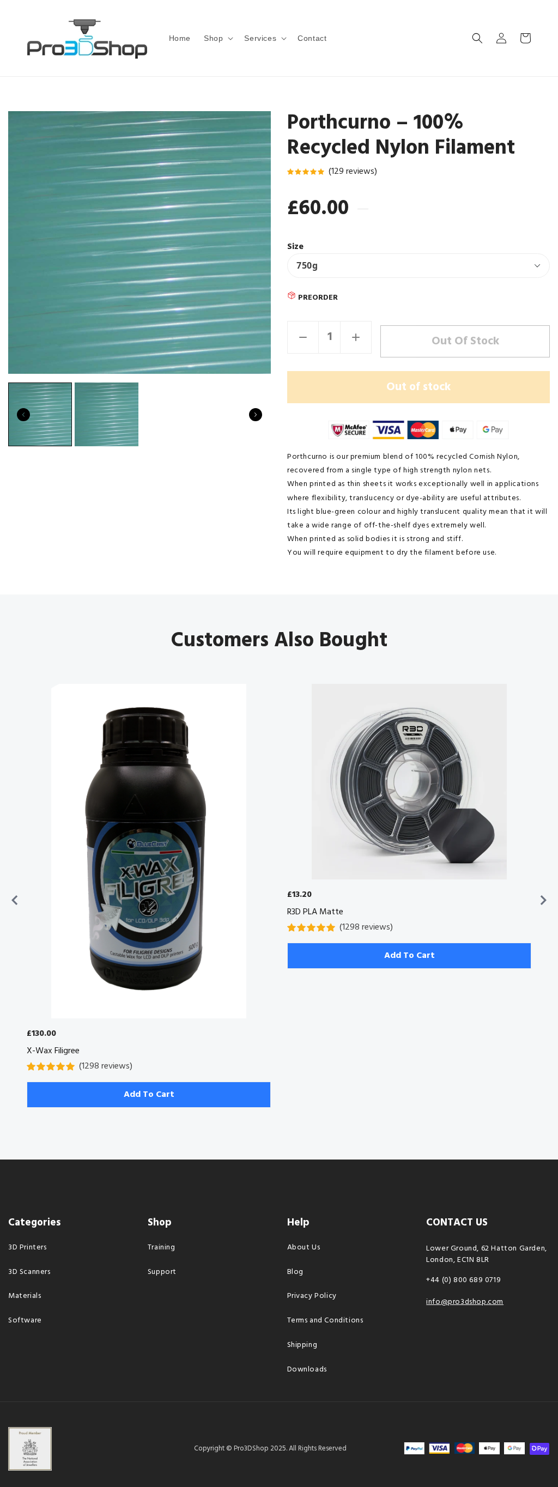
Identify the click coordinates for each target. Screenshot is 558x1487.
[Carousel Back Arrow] (23, 414)
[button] (217, 38)
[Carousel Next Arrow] (255, 414)
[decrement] (303, 337)
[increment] (356, 337)
